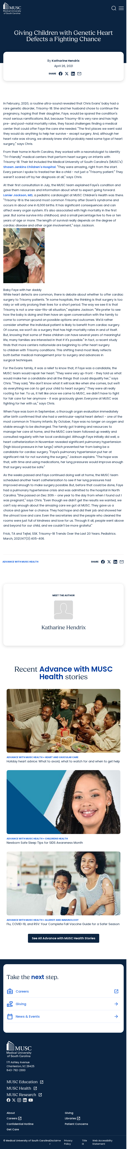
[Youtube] (30, 1100)
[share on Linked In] (73, 74)
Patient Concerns (76, 1124)
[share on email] (79, 73)
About (11, 1113)
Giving (69, 1113)
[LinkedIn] (25, 1100)
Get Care (13, 1129)
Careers (14, 1118)
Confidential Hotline (20, 1124)
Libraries (73, 1118)
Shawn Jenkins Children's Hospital (29, 167)
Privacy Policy (68, 1142)
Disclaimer (55, 1142)
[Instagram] (19, 1100)
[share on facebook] (61, 74)
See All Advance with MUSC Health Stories (63, 938)
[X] (14, 1100)
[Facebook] (8, 1100)
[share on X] (66, 73)
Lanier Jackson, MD (18, 195)
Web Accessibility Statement (102, 1142)
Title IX (84, 1142)
